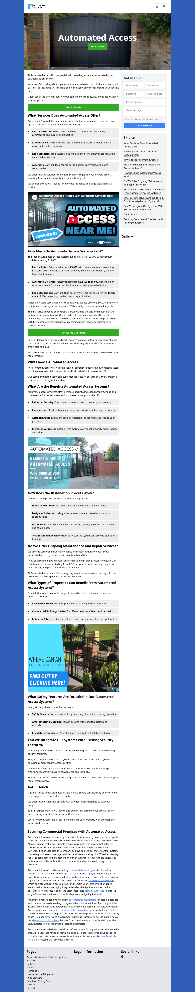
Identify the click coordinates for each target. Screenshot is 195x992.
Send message (144, 125)
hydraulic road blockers (46, 920)
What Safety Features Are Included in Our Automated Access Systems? (144, 199)
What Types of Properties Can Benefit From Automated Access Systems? (144, 191)
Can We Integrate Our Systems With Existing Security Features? (143, 208)
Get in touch (98, 46)
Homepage (33, 970)
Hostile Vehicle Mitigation (40, 974)
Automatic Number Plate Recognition (47, 957)
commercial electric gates (83, 870)
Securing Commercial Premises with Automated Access (143, 221)
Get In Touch (73, 107)
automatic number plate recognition (69, 910)
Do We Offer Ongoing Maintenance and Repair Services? (143, 183)
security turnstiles (94, 890)
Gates (30, 967)
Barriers (31, 960)
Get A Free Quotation (74, 332)
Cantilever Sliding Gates (39, 981)
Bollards (31, 964)
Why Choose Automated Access (141, 159)
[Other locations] (157, 6)
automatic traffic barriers (82, 899)
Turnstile (31, 984)
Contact (31, 988)
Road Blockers (34, 977)
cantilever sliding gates (101, 880)
